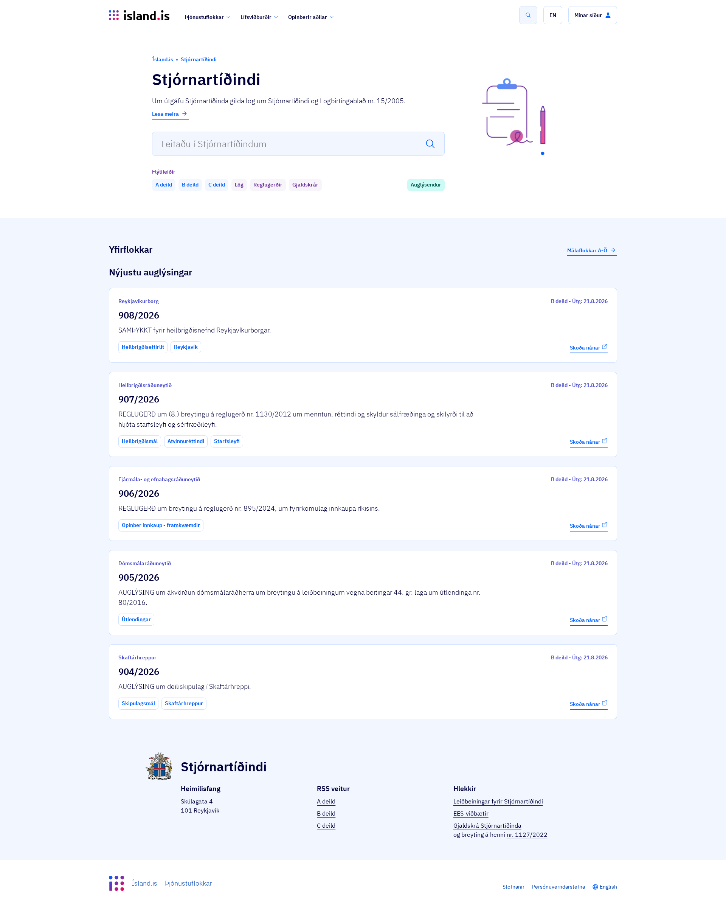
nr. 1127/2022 (527, 834)
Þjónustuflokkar (204, 17)
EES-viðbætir (471, 813)
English (608, 886)
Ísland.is (144, 883)
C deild (326, 825)
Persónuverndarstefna (558, 886)
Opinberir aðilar (307, 17)
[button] (552, 15)
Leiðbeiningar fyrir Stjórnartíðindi (498, 801)
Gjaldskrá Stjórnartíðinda (487, 825)
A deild (326, 801)
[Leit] (528, 15)
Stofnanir (513, 886)
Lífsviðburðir (255, 17)
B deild (326, 813)
